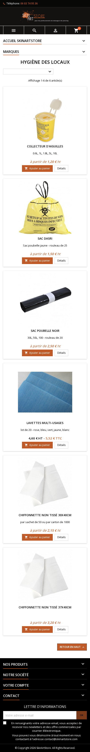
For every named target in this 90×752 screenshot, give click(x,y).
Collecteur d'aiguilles (45, 146)
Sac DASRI (45, 238)
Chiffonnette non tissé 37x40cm (45, 607)
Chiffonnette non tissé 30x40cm (45, 515)
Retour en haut (72, 647)
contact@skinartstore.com (60, 739)
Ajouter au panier (37, 168)
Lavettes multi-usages (45, 423)
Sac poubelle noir (45, 331)
